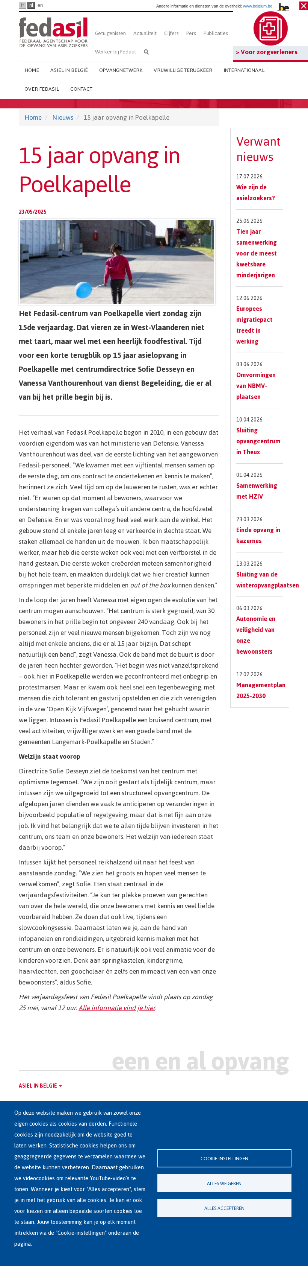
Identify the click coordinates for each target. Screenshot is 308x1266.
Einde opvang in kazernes (258, 535)
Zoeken (146, 52)
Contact (81, 89)
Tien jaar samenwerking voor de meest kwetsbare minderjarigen (256, 253)
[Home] (53, 31)
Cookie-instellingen (224, 1158)
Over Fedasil (41, 89)
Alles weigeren (224, 1183)
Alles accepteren (224, 1208)
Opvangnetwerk (120, 70)
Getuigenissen (110, 33)
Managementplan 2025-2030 (260, 690)
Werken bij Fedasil (115, 52)
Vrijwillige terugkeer (183, 70)
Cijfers (171, 33)
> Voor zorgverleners (266, 52)
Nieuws (62, 117)
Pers (191, 33)
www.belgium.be (257, 6)
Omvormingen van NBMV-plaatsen (256, 386)
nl (31, 5)
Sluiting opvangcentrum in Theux (258, 441)
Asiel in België (69, 70)
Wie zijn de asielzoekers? (255, 192)
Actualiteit (145, 33)
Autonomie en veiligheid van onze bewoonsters (255, 635)
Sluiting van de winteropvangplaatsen (267, 579)
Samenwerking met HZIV (256, 490)
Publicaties (216, 33)
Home (31, 70)
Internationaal (243, 70)
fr (22, 5)
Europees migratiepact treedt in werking (254, 325)
